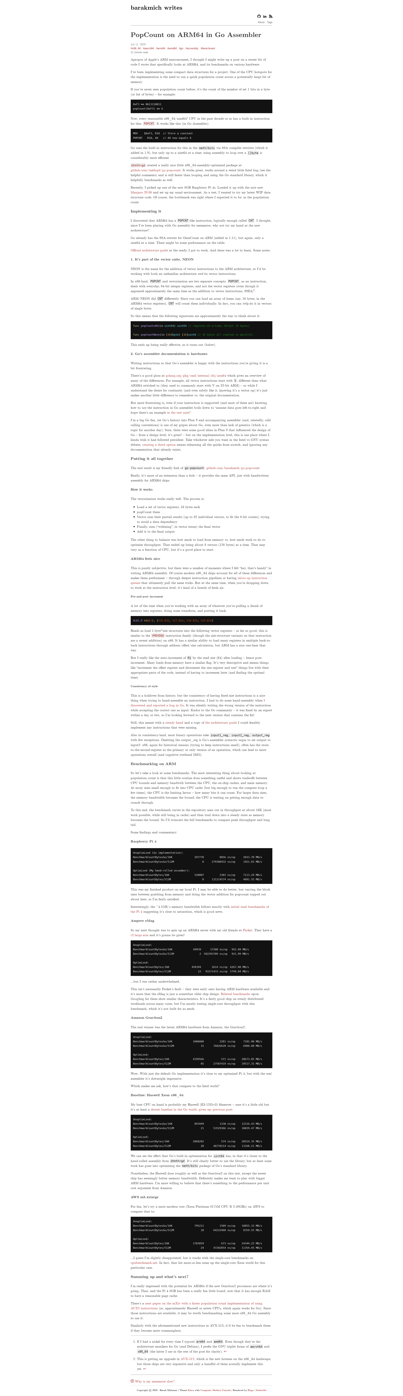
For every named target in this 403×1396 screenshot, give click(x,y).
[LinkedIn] (265, 17)
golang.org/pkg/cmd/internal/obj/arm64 (196, 375)
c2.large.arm (139, 935)
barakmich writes (156, 7)
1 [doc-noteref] (187, 117)
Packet (247, 930)
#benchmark (208, 48)
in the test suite (178, 412)
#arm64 (160, 48)
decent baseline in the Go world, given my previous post (191, 1109)
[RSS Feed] (270, 17)
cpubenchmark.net (144, 1262)
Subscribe (261, 1390)
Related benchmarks (235, 993)
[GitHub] (259, 17)
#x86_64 (136, 48)
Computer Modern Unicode (215, 1390)
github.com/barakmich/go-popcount (233, 467)
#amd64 (172, 48)
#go (181, 48)
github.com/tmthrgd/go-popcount (156, 170)
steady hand (174, 722)
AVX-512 (187, 1358)
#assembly (192, 48)
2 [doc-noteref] (254, 290)
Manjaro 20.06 (141, 192)
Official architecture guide (149, 250)
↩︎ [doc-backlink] (225, 1351)
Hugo (251, 1390)
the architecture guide (221, 722)
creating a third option (159, 444)
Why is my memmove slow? (154, 1381)
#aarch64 (148, 48)
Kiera (191, 1390)
